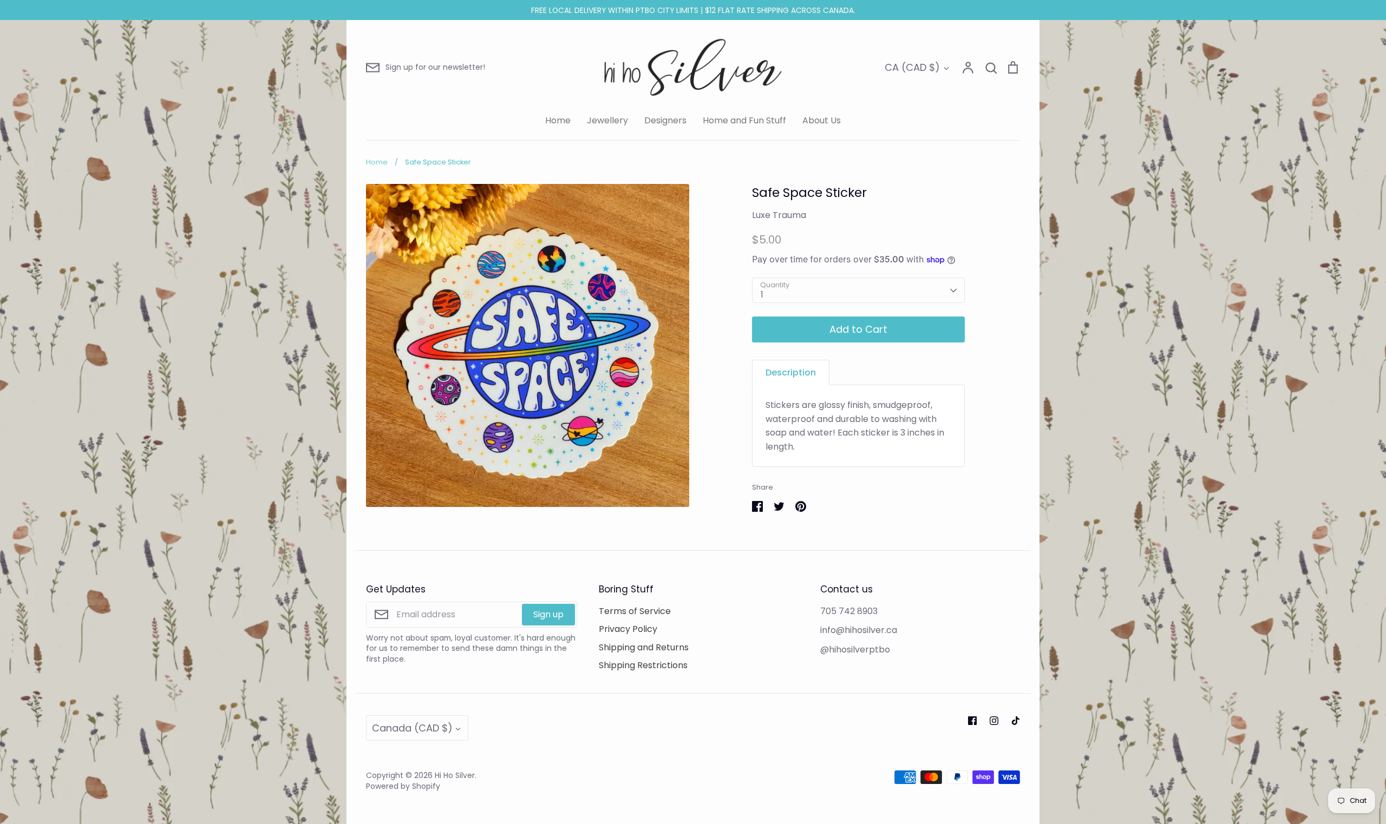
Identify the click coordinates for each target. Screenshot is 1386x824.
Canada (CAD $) (412, 728)
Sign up (548, 614)
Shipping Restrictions (643, 665)
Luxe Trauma (779, 215)
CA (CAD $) (912, 67)
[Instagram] (994, 720)
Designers (665, 120)
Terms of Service (635, 611)
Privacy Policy (628, 629)
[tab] (790, 372)
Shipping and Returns (644, 647)
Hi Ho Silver (455, 775)
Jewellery (607, 120)
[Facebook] (972, 720)
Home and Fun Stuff (744, 120)
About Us (821, 120)
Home (558, 120)
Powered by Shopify (403, 786)
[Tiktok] (1016, 720)
